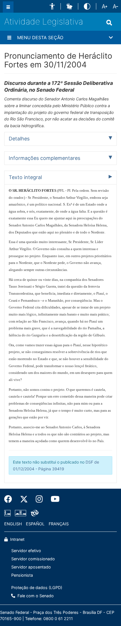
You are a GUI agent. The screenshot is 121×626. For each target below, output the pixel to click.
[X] (24, 499)
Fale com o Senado (35, 595)
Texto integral (25, 177)
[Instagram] (39, 499)
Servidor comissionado (33, 558)
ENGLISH (13, 523)
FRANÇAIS (59, 523)
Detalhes (19, 139)
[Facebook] (10, 499)
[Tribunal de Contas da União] (34, 513)
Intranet (16, 539)
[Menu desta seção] (9, 37)
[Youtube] (53, 499)
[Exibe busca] (109, 22)
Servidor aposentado (31, 567)
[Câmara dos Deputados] (8, 513)
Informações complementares (44, 158)
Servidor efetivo (26, 550)
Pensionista (22, 575)
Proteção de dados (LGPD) (36, 587)
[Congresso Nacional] (20, 513)
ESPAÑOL (35, 523)
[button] (52, 6)
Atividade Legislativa (43, 21)
